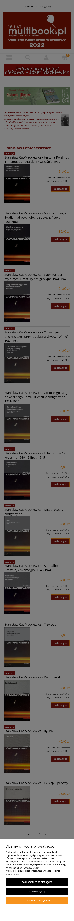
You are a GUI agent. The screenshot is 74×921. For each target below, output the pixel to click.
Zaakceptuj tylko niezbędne (37, 881)
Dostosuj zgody (37, 891)
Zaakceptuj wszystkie (37, 900)
